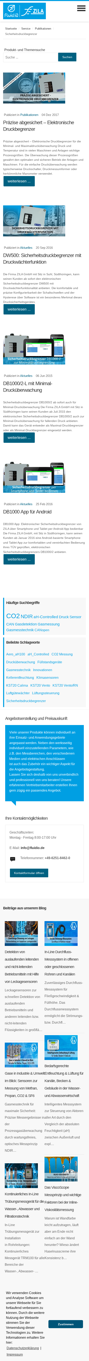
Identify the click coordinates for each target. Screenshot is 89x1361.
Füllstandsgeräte (49, 662)
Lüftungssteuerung (45, 693)
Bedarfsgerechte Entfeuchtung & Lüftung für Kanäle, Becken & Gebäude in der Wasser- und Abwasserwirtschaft (63, 1081)
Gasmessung (49, 624)
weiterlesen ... (19, 181)
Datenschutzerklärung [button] (23, 1348)
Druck (64, 617)
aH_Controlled (38, 654)
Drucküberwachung (20, 662)
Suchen (67, 57)
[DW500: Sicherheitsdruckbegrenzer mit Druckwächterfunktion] (44, 220)
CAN (10, 624)
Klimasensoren (47, 677)
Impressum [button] (15, 1354)
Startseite (11, 28)
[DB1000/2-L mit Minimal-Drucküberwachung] (44, 348)
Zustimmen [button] (66, 1324)
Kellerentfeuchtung (20, 677)
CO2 (13, 616)
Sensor (75, 617)
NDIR (27, 616)
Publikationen (43, 28)
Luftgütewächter (18, 693)
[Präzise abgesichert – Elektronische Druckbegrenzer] (44, 88)
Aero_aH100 (15, 654)
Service (25, 28)
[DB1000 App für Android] (44, 477)
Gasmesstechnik (20, 630)
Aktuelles (26, 247)
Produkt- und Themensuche (24, 50)
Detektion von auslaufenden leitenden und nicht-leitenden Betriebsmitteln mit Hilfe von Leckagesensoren (22, 967)
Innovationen (42, 670)
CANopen (42, 630)
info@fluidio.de (32, 848)
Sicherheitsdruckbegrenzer (26, 701)
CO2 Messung (62, 654)
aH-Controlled (46, 617)
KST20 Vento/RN (65, 685)
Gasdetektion (26, 624)
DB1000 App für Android (27, 511)
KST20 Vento (40, 685)
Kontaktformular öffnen (29, 873)
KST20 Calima (17, 685)
